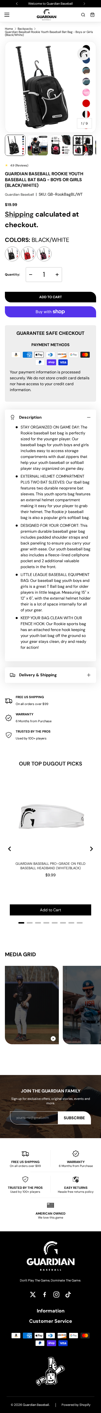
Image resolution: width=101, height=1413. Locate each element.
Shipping (19, 214)
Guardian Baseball (19, 194)
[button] (83, 14)
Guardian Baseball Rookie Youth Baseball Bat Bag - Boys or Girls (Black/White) (49, 33)
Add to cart (50, 297)
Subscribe (74, 1117)
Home (9, 28)
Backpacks (25, 28)
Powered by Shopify (76, 1405)
